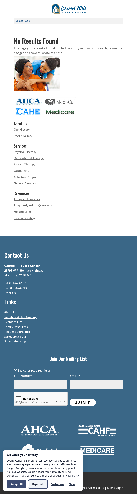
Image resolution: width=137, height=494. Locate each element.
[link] (69, 9)
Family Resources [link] (16, 327)
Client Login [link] (115, 488)
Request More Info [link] (17, 332)
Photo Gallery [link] (23, 136)
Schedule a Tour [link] (15, 337)
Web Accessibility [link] (92, 488)
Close (72, 484)
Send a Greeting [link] (24, 218)
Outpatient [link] (21, 171)
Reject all (37, 484)
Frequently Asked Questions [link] (33, 205)
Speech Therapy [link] (24, 164)
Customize (57, 484)
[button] (68, 21)
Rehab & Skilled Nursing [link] (20, 317)
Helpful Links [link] (23, 212)
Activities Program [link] (26, 177)
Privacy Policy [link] (71, 475)
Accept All (16, 484)
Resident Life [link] (13, 322)
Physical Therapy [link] (25, 152)
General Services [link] (25, 183)
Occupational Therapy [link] (29, 158)
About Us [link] (10, 312)
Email (75, 376)
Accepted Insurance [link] (27, 199)
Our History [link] (22, 130)
